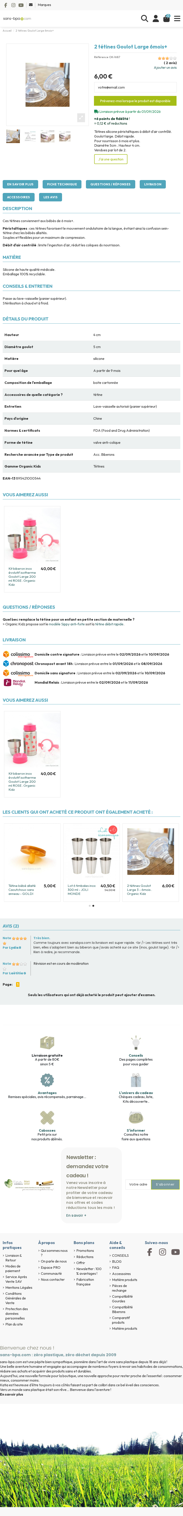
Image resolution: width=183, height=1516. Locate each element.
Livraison (153, 184)
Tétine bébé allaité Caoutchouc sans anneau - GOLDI (22, 890)
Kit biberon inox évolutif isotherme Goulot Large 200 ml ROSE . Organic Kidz (22, 576)
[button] (90, 906)
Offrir (80, 1263)
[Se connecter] (155, 19)
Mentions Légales (18, 1287)
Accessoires (18, 197)
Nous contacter (53, 1279)
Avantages (47, 1092)
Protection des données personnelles (16, 1313)
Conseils (136, 1055)
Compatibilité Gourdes (122, 1298)
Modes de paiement (13, 1268)
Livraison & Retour (13, 1257)
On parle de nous (54, 1261)
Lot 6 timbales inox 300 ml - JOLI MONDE (82, 890)
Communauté (51, 1273)
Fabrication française (85, 1281)
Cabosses (47, 1130)
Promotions (85, 1250)
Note (7, 938)
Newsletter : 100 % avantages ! (89, 1271)
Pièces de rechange (119, 1288)
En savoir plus (20, 184)
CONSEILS (120, 1255)
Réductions (85, 1257)
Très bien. (41, 938)
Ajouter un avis (165, 67)
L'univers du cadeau (136, 1092)
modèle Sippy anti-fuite (67, 624)
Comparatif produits (121, 1320)
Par (12, 947)
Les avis (51, 197)
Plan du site (14, 1324)
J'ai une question (110, 159)
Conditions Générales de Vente (15, 1298)
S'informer (136, 1130)
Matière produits (124, 1279)
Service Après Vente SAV (16, 1279)
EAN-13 (9, 478)
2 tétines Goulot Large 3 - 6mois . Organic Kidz (139, 890)
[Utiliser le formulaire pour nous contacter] (31, 4)
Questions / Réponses (110, 184)
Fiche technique (62, 184)
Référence (101, 57)
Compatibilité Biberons (122, 1309)
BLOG (117, 1261)
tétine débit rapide (109, 624)
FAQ (115, 1267)
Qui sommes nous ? (54, 1252)
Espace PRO (50, 1267)
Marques (44, 4)
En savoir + (76, 1215)
